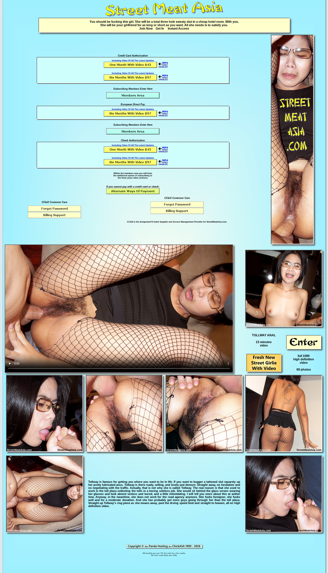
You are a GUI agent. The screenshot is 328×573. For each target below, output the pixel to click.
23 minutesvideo (264, 343)
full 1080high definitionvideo (303, 359)
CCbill (130, 222)
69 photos (303, 369)
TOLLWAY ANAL (264, 335)
